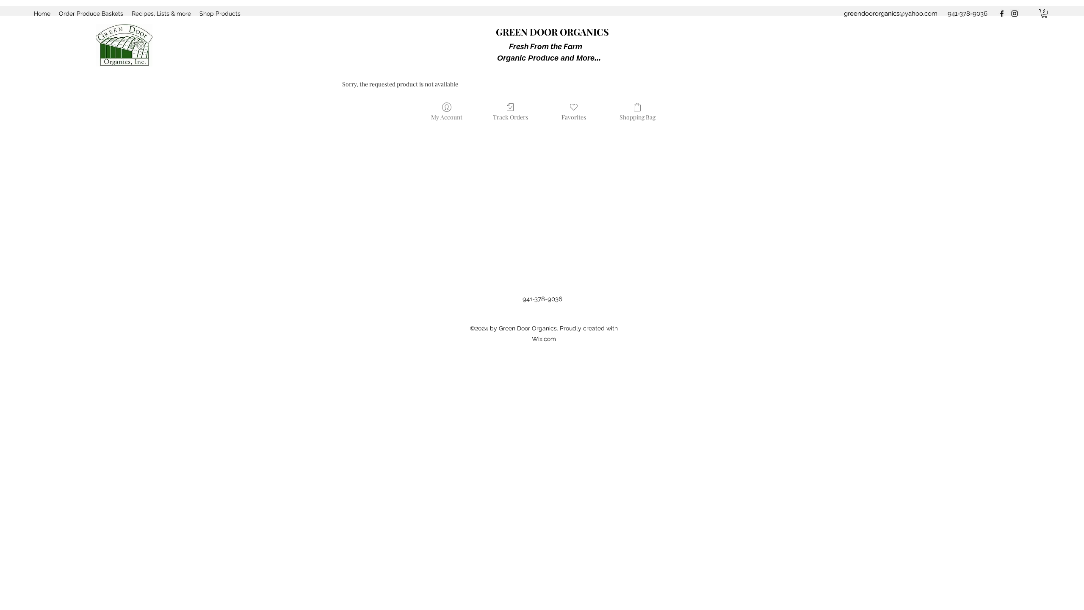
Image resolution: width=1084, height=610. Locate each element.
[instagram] (1014, 13)
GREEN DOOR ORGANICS (552, 31)
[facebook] (1002, 13)
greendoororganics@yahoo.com (890, 13)
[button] (1044, 13)
